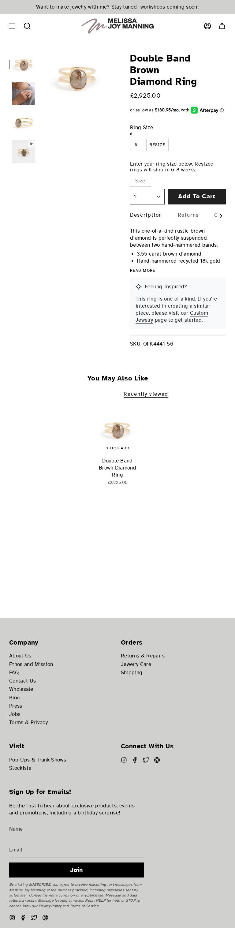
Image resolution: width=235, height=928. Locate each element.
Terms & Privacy (28, 722)
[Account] (207, 26)
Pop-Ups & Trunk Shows (37, 760)
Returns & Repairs (143, 656)
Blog (14, 698)
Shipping (132, 672)
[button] (27, 26)
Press (15, 706)
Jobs (15, 714)
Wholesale (21, 689)
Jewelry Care (136, 664)
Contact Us (22, 681)
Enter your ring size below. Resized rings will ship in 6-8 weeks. (172, 167)
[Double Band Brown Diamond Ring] (117, 430)
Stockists (20, 768)
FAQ (14, 672)
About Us (20, 656)
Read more (142, 270)
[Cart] (222, 26)
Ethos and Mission (31, 664)
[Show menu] (12, 26)
